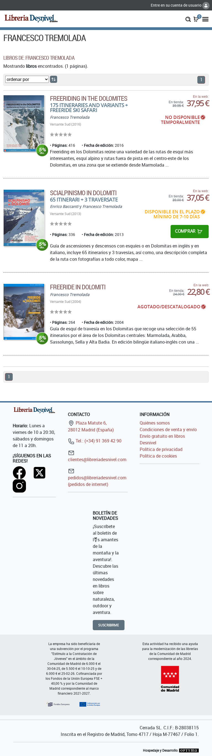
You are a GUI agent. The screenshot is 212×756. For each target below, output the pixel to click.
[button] (188, 19)
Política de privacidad (161, 449)
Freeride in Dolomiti (77, 286)
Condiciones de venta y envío (168, 429)
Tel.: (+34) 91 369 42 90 (98, 441)
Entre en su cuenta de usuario (176, 5)
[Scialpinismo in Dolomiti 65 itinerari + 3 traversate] (23, 217)
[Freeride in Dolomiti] (23, 312)
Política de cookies (158, 456)
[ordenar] (53, 79)
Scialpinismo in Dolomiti (83, 192)
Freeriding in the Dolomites (88, 98)
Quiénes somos (155, 423)
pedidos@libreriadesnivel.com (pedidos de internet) (97, 481)
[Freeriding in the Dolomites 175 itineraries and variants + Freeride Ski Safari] (23, 123)
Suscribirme (108, 625)
